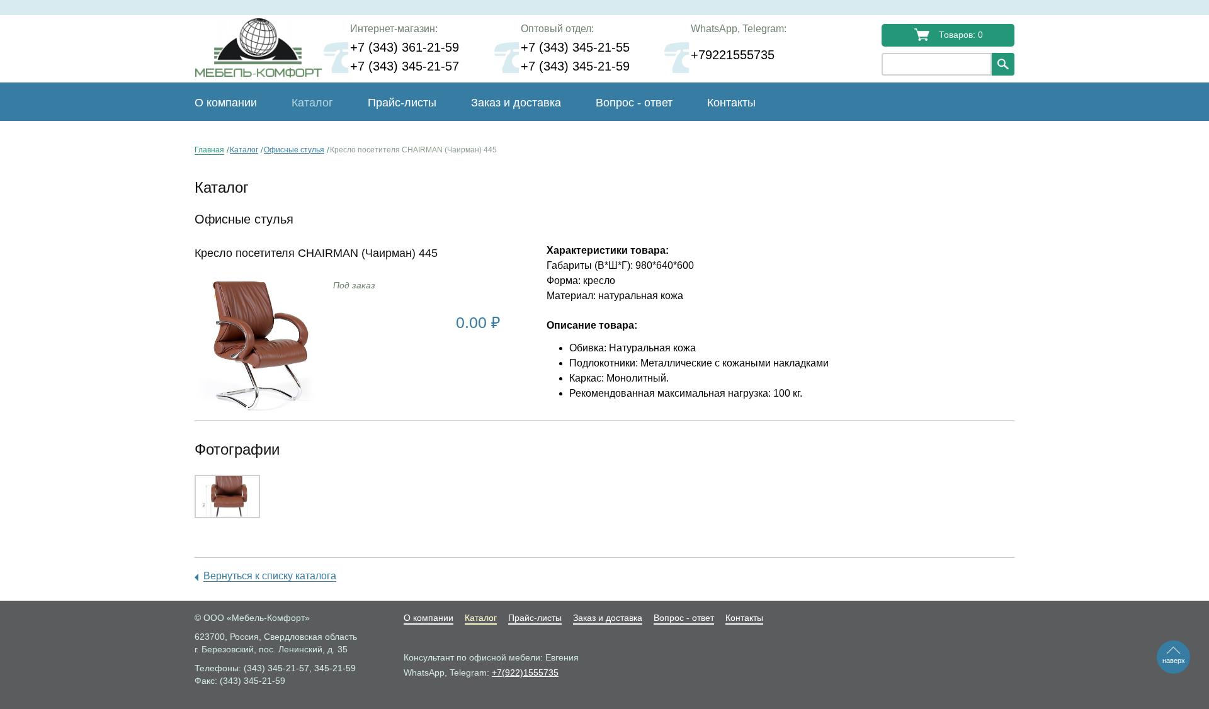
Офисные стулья (294, 149)
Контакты (731, 102)
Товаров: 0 (961, 35)
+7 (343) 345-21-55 (575, 47)
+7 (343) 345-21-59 (575, 66)
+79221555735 (733, 55)
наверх (1173, 660)
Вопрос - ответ (634, 102)
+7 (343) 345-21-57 (404, 66)
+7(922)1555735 (525, 672)
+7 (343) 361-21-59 (404, 47)
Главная (209, 149)
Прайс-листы (402, 102)
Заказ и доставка (516, 102)
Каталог (244, 149)
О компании (226, 102)
